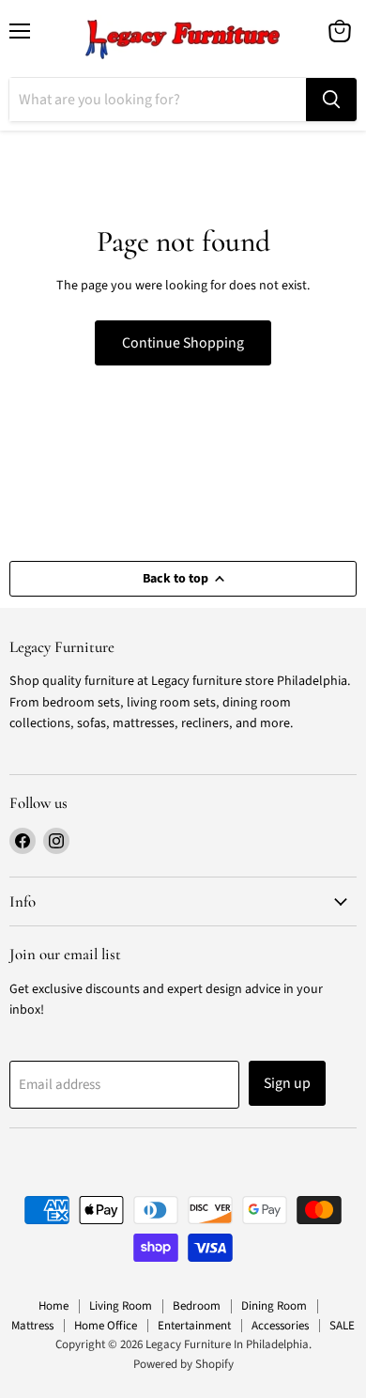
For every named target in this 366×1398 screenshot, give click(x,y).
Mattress (32, 1325)
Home (53, 1305)
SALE (342, 1325)
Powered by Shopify (183, 1364)
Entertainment (194, 1325)
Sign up (287, 1083)
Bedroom (197, 1305)
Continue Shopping (183, 343)
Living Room (120, 1305)
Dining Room (274, 1305)
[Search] (331, 99)
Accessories (280, 1325)
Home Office (105, 1325)
